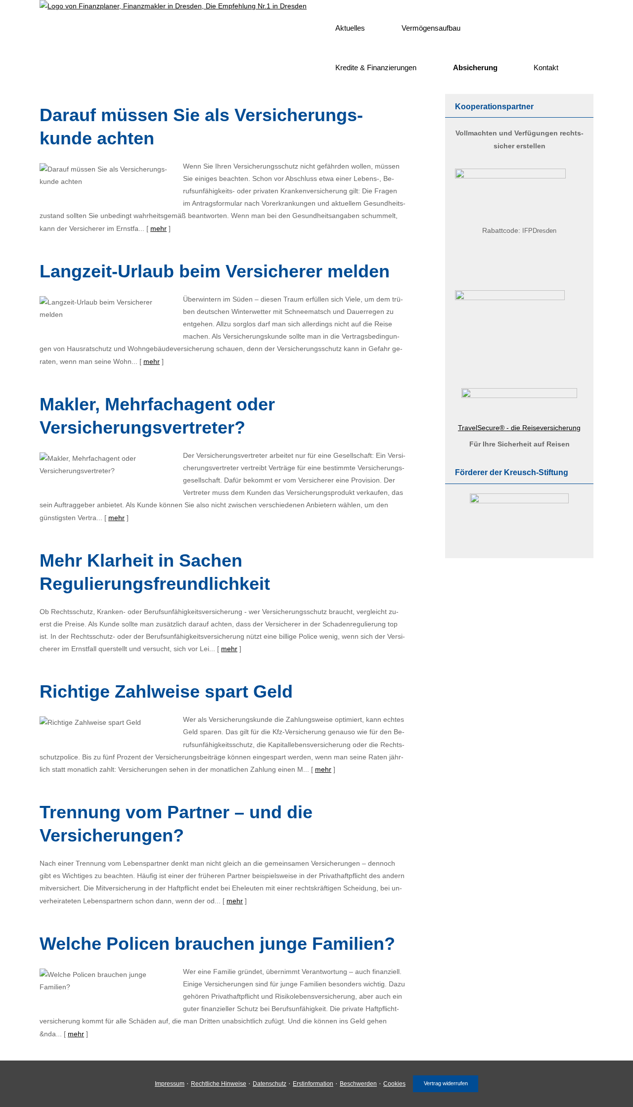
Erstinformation (313, 1083)
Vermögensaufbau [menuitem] (431, 28)
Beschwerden (358, 1083)
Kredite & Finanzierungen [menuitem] (375, 67)
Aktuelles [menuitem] (350, 28)
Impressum (169, 1083)
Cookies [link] (394, 1083)
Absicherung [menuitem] (475, 67)
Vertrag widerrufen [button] (446, 1083)
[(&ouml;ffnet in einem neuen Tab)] (510, 176)
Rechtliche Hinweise (218, 1083)
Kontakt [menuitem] (546, 67)
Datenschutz (269, 1083)
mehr (158, 228)
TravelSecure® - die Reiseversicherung (519, 428)
